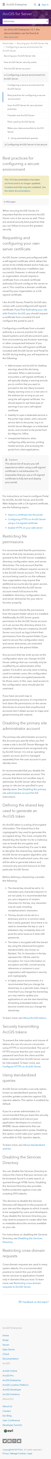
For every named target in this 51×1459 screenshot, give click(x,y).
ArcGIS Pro (8, 1375)
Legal (29, 1453)
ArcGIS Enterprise (12, 1380)
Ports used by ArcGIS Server (21, 121)
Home (6, 1335)
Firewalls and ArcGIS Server (21, 115)
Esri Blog (7, 1415)
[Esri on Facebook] (9, 1441)
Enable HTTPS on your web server (25, 527)
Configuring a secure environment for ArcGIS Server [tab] (24, 77)
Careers (7, 1411)
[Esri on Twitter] (5, 1441)
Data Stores (9, 1349)
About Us (7, 1406)
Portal (5, 1340)
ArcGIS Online (10, 1371)
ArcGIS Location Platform (15, 1385)
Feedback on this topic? (36, 1302)
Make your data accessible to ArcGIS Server (26, 130)
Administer (8, 43)
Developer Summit (12, 1425)
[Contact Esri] (19, 1441)
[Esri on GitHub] (14, 1441)
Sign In (45, 4)
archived (9, 183)
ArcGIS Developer (12, 1389)
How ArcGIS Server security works (20, 62)
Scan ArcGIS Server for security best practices (25, 107)
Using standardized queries (24, 138)
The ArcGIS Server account (17, 68)
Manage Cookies (18, 1453)
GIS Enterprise (16, 4)
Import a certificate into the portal (25, 514)
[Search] (35, 4)
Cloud (6, 1354)
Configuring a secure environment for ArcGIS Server (22, 49)
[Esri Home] (8, 1431)
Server (6, 1344)
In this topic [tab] (10, 201)
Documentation (11, 1358)
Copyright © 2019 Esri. (13, 1450)
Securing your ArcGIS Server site (32, 43)
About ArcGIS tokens (34, 1017)
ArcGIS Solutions (11, 1394)
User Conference (11, 1420)
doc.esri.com (11, 37)
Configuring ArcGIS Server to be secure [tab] (27, 144)
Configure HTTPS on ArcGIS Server (22, 1066)
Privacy (6, 1453)
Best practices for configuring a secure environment (26, 97)
